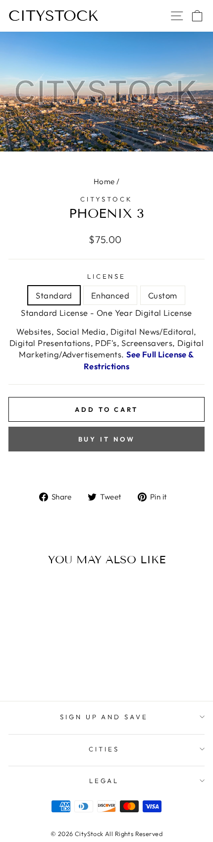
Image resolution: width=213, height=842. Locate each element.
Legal (104, 781)
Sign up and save (104, 717)
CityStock (53, 16)
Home (104, 181)
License (106, 276)
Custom (162, 295)
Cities (104, 749)
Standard (54, 295)
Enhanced (110, 295)
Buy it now (106, 439)
